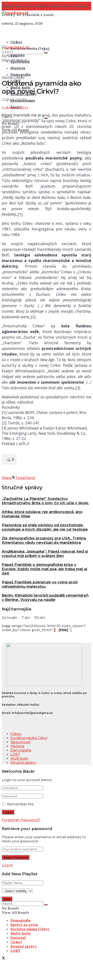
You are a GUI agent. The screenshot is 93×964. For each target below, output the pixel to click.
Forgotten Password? (21, 820)
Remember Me (20, 804)
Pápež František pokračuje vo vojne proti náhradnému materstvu (39, 584)
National (18, 937)
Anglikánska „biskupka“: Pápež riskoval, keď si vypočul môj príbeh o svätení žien (45, 553)
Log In (7, 865)
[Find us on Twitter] (3, 958)
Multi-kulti (19, 758)
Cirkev (16, 42)
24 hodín (9, 618)
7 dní (25, 618)
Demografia (20, 74)
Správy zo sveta (24, 924)
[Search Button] (46, 52)
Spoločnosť (20, 742)
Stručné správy (23, 763)
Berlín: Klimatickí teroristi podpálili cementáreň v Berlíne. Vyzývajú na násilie (45, 597)
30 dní (39, 618)
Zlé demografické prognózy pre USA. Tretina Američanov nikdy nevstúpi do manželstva (44, 540)
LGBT (15, 754)
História (17, 68)
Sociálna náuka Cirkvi (29, 48)
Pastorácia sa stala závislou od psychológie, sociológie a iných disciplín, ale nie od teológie (45, 527)
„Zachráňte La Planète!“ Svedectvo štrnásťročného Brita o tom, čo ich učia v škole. (45, 500)
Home (7, 77)
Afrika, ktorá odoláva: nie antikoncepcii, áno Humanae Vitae (42, 514)
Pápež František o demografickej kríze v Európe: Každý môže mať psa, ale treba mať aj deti (44, 568)
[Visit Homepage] (15, 12)
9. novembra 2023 (15, 107)
